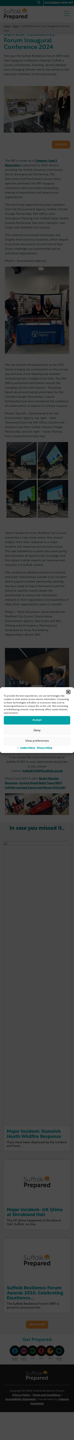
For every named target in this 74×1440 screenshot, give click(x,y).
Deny (37, 730)
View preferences (37, 741)
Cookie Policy (27, 748)
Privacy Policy (44, 748)
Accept (37, 720)
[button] (68, 692)
